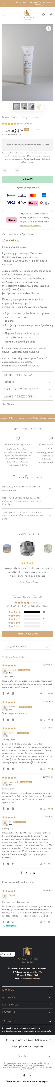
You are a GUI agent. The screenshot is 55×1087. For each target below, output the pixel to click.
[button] (43, 14)
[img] (9, 666)
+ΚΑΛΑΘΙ (27, 179)
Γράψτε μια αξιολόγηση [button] (28, 634)
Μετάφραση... (11, 926)
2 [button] (26, 873)
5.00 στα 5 (35, 603)
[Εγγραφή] (51, 1021)
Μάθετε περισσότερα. (30, 226)
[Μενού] (4, 14)
